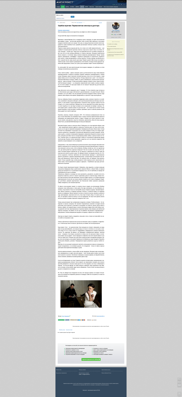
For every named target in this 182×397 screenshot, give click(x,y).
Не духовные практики (112, 46)
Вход (125, 1)
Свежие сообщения (98, 6)
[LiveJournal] (86, 320)
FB (117, 4)
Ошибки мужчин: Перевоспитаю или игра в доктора (75, 8)
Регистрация (120, 1)
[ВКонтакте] (78, 320)
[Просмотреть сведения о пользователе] (115, 29)
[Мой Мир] (82, 320)
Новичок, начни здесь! (63, 30)
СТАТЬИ (62, 6)
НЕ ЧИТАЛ (72, 6)
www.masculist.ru (101, 316)
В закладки (67, 319)
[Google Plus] (84, 320)
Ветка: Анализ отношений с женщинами (111, 6)
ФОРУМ (86, 6)
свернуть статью (62, 22)
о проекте (57, 4)
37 (115, 34)
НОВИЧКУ (77, 6)
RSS (125, 4)
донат (114, 4)
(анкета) (83, 22)
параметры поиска (60, 18)
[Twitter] (79, 320)
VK (119, 4)
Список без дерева (69, 329)
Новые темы (92, 6)
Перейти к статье (62, 329)
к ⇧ (179, 379)
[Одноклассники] (81, 320)
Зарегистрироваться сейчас (90, 359)
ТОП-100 (82, 6)
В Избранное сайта (73, 319)
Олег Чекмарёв (79, 22)
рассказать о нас (62, 4)
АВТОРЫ (67, 6)
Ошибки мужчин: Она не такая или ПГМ (115, 52)
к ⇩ (179, 382)
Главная (57, 8)
